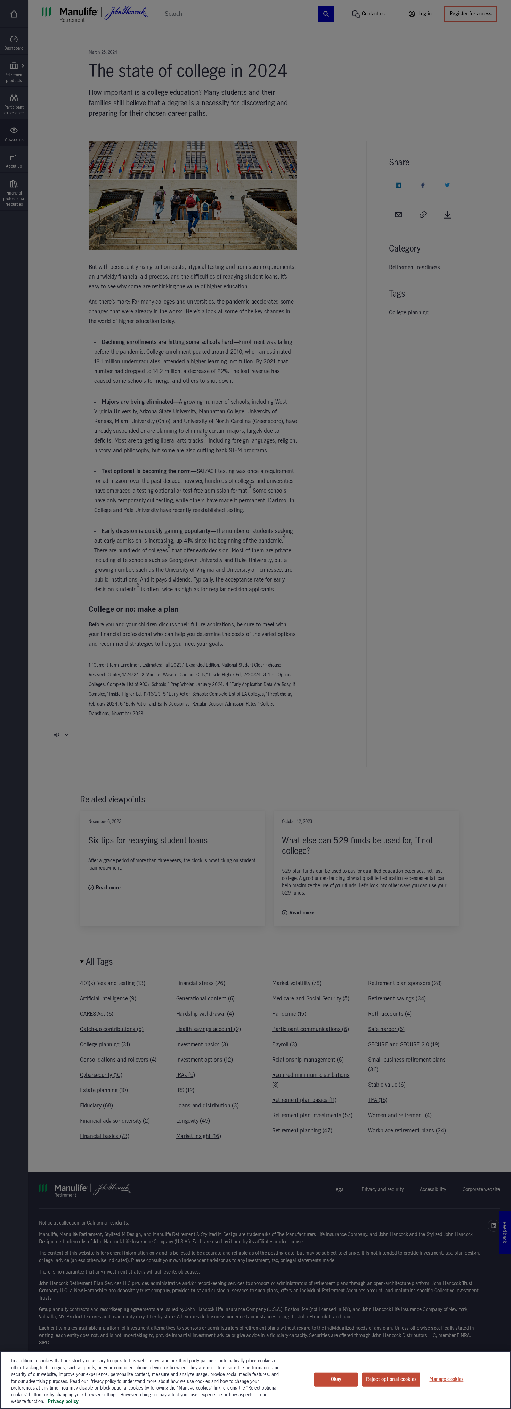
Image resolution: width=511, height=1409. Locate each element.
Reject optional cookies (391, 1379)
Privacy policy (63, 1401)
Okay (336, 1379)
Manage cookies (446, 1379)
